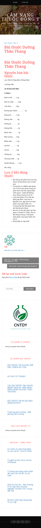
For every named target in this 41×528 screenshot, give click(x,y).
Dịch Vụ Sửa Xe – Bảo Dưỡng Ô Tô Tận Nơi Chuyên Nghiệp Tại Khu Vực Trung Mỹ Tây (20, 488)
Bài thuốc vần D (11, 43)
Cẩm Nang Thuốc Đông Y (20, 17)
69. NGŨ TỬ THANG (16, 376)
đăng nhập (13, 277)
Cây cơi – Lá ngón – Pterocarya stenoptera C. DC (16, 260)
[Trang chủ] (14, 521)
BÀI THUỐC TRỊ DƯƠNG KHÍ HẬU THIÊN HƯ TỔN (20, 366)
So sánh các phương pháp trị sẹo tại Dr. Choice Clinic (19, 450)
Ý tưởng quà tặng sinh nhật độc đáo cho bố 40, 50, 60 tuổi (20, 473)
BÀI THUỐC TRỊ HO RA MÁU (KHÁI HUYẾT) (20, 402)
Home (15, 2)
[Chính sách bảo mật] (27, 521)
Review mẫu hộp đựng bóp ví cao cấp (19, 501)
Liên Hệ (25, 2)
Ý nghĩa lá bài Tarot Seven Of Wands (19, 461)
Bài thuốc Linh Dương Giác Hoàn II (23, 266)
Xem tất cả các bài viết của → (14, 250)
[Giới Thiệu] (18, 521)
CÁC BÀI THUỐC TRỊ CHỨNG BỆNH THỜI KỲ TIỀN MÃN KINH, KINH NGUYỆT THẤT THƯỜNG (20, 388)
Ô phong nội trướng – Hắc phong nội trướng (19, 413)
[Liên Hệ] (22, 521)
